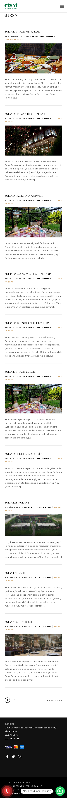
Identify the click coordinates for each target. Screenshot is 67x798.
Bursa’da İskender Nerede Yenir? (27, 323)
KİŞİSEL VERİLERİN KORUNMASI (27, 786)
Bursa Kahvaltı (15, 573)
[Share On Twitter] (15, 96)
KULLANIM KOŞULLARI (20, 782)
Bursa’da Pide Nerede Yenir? (23, 454)
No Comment (48, 36)
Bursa (34, 36)
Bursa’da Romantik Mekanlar (25, 114)
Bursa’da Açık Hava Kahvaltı (24, 196)
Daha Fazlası (15, 39)
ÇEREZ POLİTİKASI (21, 789)
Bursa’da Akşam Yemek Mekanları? (28, 274)
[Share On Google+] (24, 96)
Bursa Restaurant (17, 502)
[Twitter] (13, 756)
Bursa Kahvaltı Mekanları (22, 31)
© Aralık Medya (16, 793)
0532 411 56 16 (11, 735)
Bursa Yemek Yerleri (18, 622)
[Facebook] (7, 756)
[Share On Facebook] (11, 96)
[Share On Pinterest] (20, 96)
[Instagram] (19, 756)
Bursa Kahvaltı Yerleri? (20, 372)
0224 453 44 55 (12, 738)
